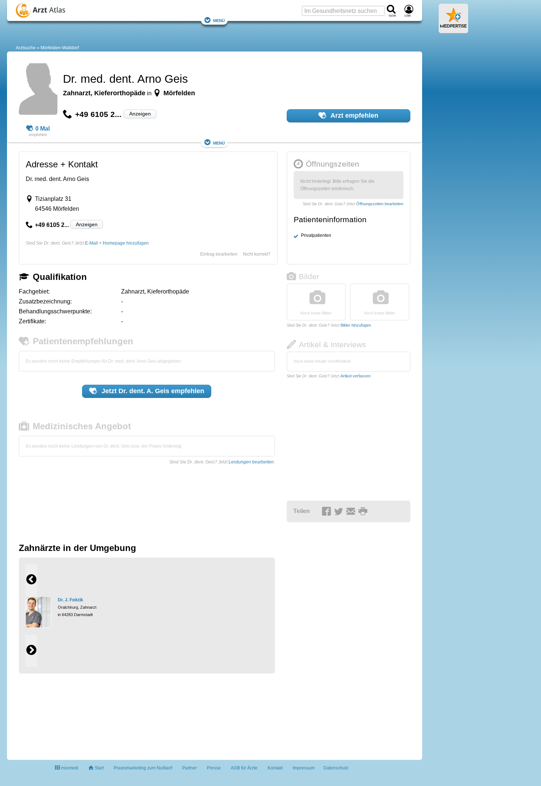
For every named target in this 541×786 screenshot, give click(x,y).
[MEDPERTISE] (453, 30)
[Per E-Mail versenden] (351, 511)
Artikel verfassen (355, 376)
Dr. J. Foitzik (70, 599)
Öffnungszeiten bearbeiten (379, 204)
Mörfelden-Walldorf (59, 47)
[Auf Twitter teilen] (339, 511)
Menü (219, 20)
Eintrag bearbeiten (218, 254)
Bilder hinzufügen (355, 325)
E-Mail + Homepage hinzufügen (117, 243)
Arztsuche (26, 47)
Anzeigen (140, 114)
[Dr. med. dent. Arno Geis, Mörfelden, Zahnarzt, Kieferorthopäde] (38, 90)
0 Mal (42, 128)
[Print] (363, 511)
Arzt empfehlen (353, 115)
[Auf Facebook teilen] (327, 511)
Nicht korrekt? (256, 254)
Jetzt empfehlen (152, 391)
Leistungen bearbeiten (251, 462)
